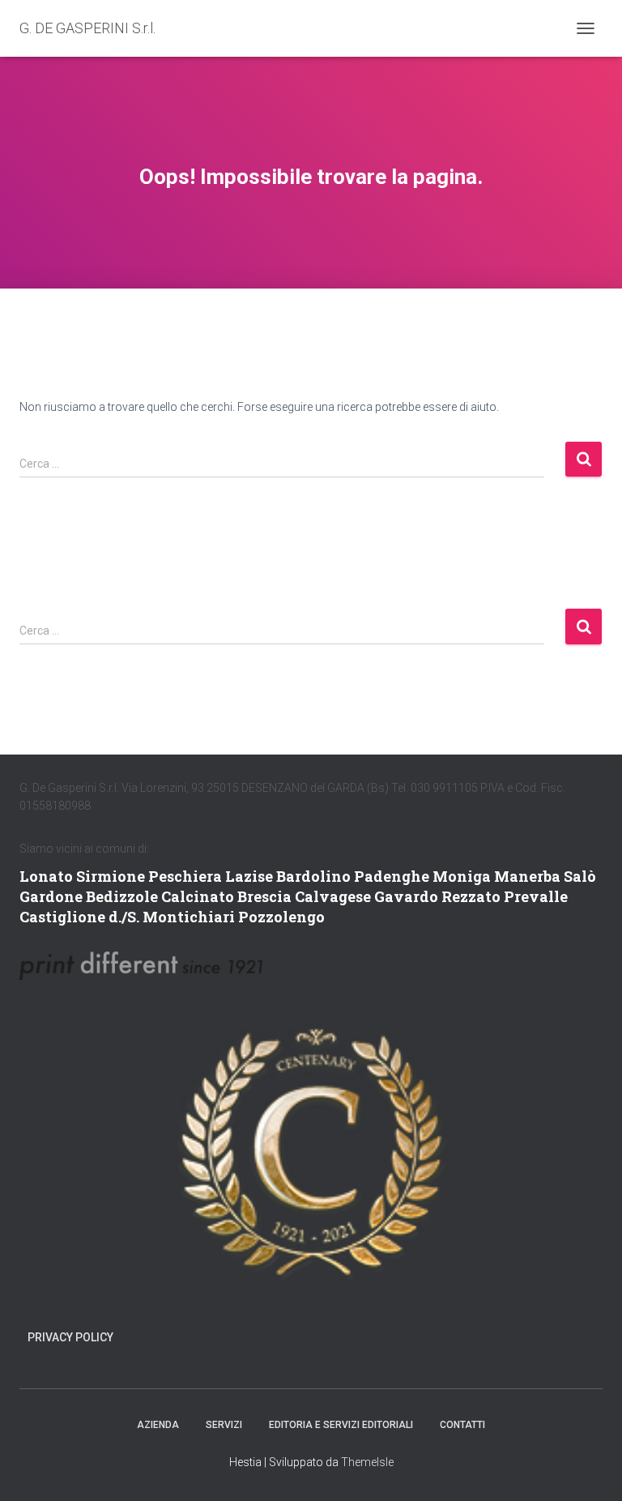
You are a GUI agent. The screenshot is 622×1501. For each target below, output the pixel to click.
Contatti (462, 1424)
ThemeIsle (367, 1462)
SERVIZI (224, 1424)
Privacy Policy (70, 1337)
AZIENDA (158, 1424)
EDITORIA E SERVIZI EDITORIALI (341, 1424)
